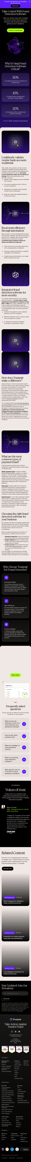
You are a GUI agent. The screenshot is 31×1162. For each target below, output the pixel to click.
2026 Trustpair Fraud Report (18, 121)
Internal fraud (6, 497)
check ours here (16, 546)
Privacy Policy (20, 1010)
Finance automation (12, 398)
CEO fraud (5, 486)
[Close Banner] (29, 1)
